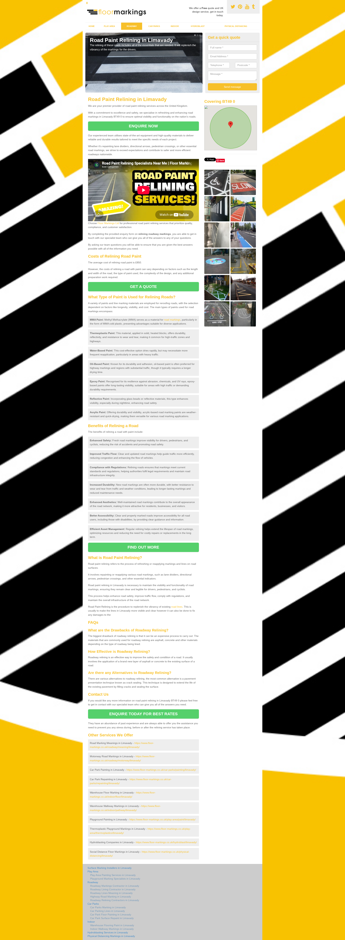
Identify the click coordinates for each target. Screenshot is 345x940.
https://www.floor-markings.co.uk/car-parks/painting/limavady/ (161, 769)
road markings (172, 319)
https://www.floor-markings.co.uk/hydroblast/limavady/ (166, 842)
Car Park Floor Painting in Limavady (110, 914)
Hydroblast (198, 26)
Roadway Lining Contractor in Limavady (112, 889)
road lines (176, 606)
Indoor (175, 26)
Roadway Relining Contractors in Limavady (114, 900)
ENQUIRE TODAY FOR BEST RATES (143, 714)
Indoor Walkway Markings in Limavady (112, 928)
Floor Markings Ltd (108, 223)
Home (92, 26)
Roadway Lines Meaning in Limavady (111, 893)
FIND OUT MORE (143, 547)
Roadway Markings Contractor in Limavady (114, 885)
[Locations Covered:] (87, 3)
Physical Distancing (236, 26)
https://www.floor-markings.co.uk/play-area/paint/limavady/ (162, 819)
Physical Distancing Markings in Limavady (111, 936)
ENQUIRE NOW (143, 126)
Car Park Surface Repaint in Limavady (112, 918)
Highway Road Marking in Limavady (110, 896)
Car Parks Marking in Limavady (108, 907)
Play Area (109, 26)
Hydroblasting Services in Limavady (108, 932)
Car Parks (154, 26)
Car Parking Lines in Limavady (107, 911)
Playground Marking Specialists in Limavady (115, 878)
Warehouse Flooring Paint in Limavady (112, 925)
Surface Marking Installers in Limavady (110, 867)
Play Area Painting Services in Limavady (113, 875)
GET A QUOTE (143, 286)
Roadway (132, 26)
